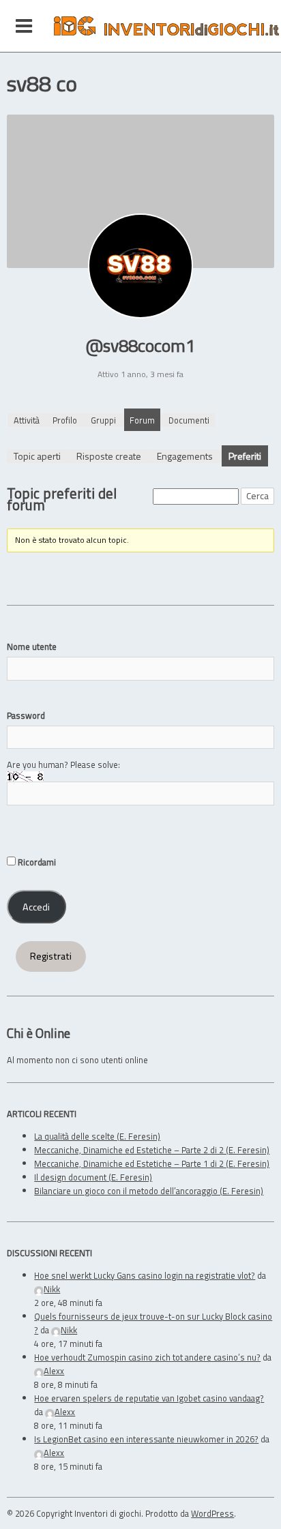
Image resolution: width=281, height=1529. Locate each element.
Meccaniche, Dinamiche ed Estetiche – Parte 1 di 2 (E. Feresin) (151, 1163)
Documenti (188, 420)
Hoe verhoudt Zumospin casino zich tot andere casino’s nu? (147, 1357)
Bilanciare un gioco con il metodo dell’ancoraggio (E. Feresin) (148, 1191)
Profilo (65, 420)
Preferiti (244, 456)
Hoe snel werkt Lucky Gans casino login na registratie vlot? (144, 1275)
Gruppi (103, 420)
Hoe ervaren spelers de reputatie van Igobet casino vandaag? (149, 1398)
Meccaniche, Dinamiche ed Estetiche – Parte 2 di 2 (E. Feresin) (151, 1150)
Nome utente (32, 646)
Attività (27, 420)
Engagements (185, 456)
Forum (142, 420)
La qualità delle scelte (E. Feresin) (97, 1136)
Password (26, 715)
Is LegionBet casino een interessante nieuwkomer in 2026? (146, 1439)
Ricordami (36, 862)
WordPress (212, 1513)
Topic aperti (37, 456)
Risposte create (108, 456)
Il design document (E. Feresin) (93, 1177)
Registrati (51, 956)
